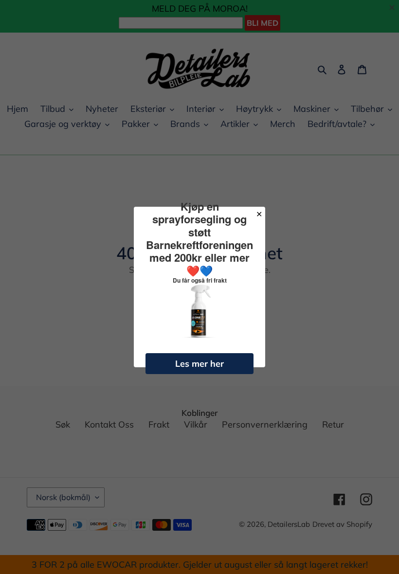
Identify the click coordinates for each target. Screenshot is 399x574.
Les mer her (199, 363)
